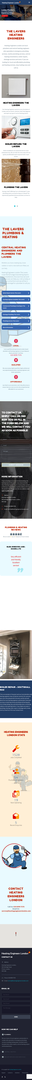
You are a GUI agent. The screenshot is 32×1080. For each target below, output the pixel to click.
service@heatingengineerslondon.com (18, 509)
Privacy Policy (25, 1072)
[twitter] (5, 1077)
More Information (8, 327)
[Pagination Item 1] (14, 206)
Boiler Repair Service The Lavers (12, 293)
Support (3, 1072)
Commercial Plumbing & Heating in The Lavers (14, 307)
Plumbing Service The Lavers (11, 321)
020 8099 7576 (12, 506)
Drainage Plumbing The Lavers (11, 314)
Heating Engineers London (15, 1069)
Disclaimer (17, 1072)
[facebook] (2, 1077)
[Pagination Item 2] (17, 206)
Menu (29, 2)
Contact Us (10, 1072)
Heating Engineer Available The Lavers (14, 299)
